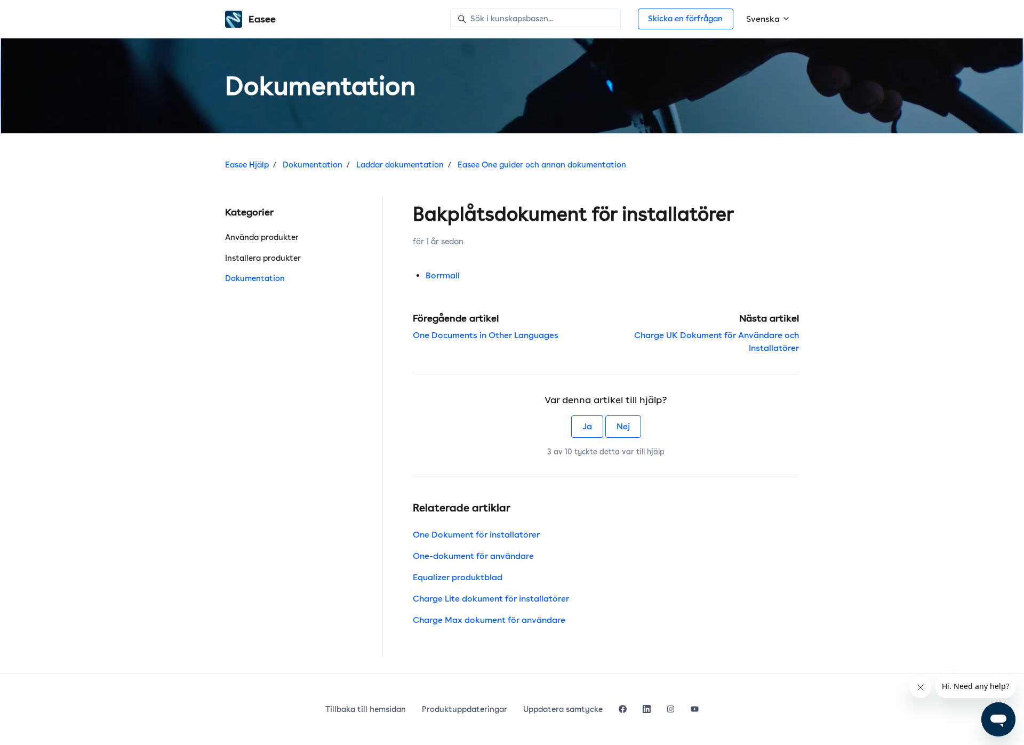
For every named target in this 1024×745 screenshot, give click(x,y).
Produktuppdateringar (464, 709)
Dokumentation (312, 165)
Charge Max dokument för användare (489, 620)
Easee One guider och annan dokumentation (542, 165)
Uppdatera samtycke (563, 709)
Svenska (764, 19)
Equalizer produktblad (457, 577)
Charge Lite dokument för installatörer (491, 599)
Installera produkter (263, 258)
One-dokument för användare (473, 556)
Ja (587, 426)
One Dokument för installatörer (476, 535)
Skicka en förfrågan (685, 18)
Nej (623, 426)
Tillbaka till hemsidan (365, 709)
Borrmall (443, 275)
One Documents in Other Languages (485, 335)
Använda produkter (262, 237)
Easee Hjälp (247, 165)
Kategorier (249, 212)
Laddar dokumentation (400, 165)
